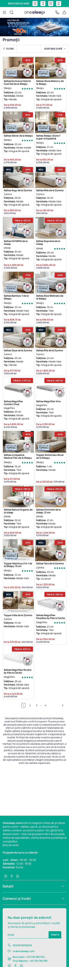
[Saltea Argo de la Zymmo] (18, 177)
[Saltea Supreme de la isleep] (50, 228)
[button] (27, 88)
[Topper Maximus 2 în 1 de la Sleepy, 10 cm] (18, 550)
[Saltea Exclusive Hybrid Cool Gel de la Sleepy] (18, 68)
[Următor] (57, 705)
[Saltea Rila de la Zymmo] (50, 337)
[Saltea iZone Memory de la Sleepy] (50, 68)
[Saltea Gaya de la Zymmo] (18, 337)
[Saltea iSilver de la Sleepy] (18, 122)
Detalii (8, 886)
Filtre (10, 48)
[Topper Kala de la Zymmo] (18, 602)
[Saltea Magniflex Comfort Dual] (18, 388)
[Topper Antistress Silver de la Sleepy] (50, 442)
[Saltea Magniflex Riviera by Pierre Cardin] (18, 657)
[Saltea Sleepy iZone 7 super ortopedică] (50, 122)
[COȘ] (64, 12)
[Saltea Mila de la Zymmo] (50, 177)
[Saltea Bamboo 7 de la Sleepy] (18, 283)
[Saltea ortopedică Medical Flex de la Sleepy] (18, 442)
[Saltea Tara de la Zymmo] (50, 550)
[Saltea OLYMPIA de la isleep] (18, 228)
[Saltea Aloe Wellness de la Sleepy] (50, 283)
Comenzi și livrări (17, 898)
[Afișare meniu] (4, 12)
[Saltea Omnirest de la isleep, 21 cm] (50, 496)
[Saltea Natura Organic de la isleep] (18, 496)
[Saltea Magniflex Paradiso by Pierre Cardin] (50, 602)
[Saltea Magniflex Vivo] (50, 388)
